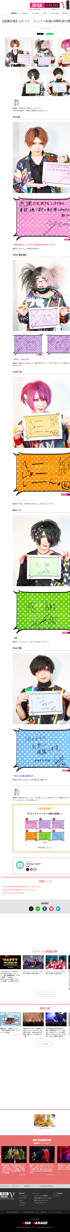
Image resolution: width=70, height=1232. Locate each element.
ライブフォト (57, 1195)
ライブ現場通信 (58, 1193)
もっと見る (44, 1044)
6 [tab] (49, 1179)
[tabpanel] (14, 1159)
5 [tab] (46, 1179)
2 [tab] (38, 1179)
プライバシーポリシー (56, 1212)
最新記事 (14, 13)
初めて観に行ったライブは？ (43, 1198)
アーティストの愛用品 (41, 1195)
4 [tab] (43, 1179)
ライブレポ (35, 13)
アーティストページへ (44, 994)
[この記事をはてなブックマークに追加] (58, 909)
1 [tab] (35, 1179)
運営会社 (44, 1212)
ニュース (22, 1205)
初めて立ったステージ (41, 1200)
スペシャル (55, 13)
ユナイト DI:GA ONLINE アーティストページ (19, 890)
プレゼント (22, 1202)
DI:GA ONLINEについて (31, 1212)
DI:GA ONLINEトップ (14, 1212)
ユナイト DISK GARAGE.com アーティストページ (21, 886)
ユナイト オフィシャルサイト (13, 893)
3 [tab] (40, 1179)
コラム (45, 13)
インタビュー (24, 13)
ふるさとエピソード (40, 1202)
